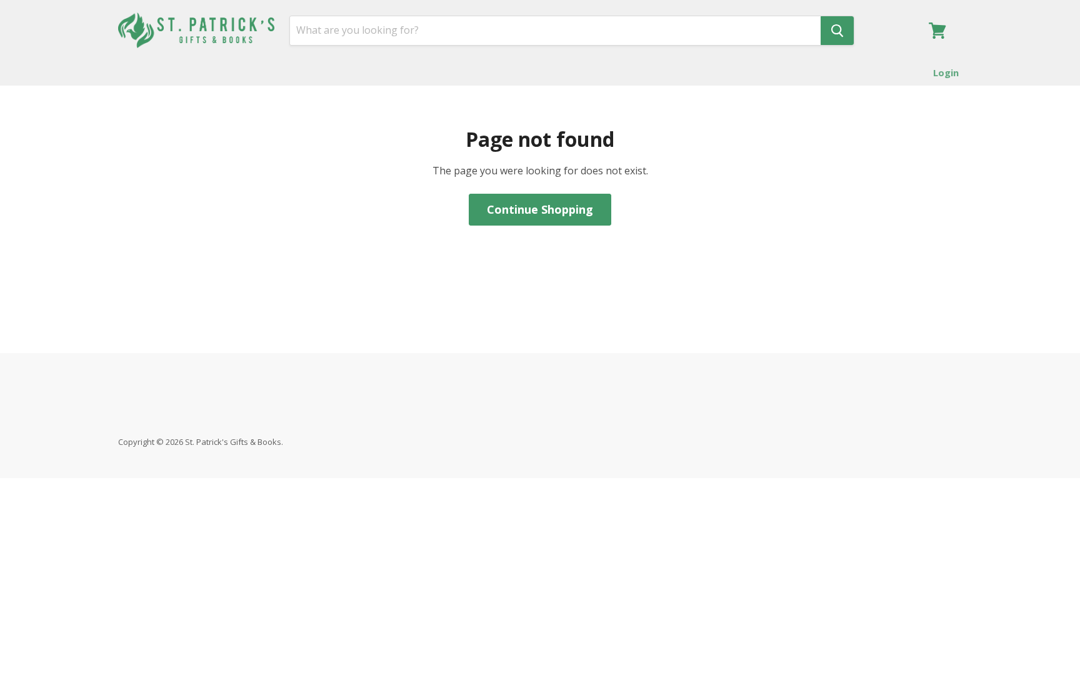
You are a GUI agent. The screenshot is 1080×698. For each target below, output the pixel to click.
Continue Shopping (540, 209)
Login (946, 72)
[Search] (837, 30)
